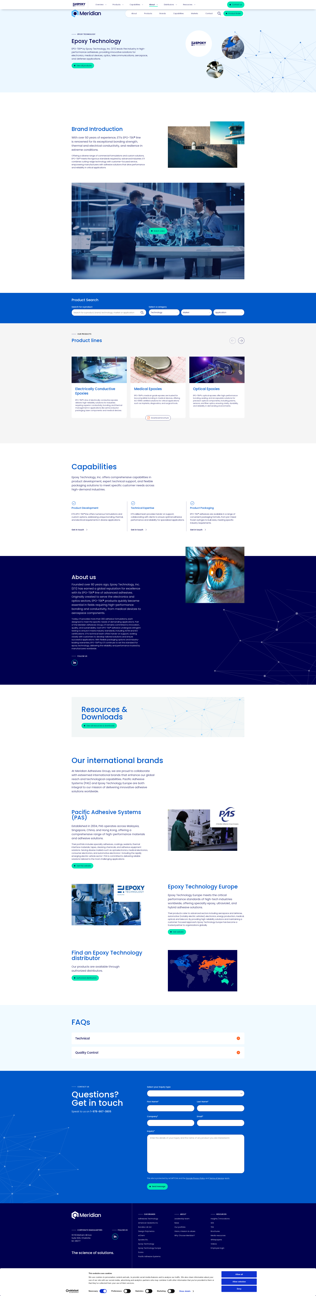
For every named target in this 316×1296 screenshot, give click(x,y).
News (176, 1223)
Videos (214, 1244)
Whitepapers (216, 1239)
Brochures (215, 1231)
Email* (200, 1116)
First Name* (153, 1101)
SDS (212, 1223)
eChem (141, 1235)
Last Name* (202, 1101)
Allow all (239, 1274)
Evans (140, 1252)
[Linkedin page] (75, 665)
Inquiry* (151, 1131)
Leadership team (181, 1218)
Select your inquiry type (158, 1087)
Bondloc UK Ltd (144, 1227)
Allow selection (239, 1282)
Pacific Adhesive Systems (149, 1256)
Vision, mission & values (184, 1231)
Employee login (217, 1248)
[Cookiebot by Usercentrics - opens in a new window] (72, 1291)
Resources (187, 4)
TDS (212, 1227)
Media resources (218, 1235)
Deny (239, 1289)
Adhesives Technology (148, 1218)
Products (116, 4)
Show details (184, 1291)
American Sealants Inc (148, 1223)
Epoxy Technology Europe (149, 1248)
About (152, 4)
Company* (152, 1116)
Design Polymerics (146, 1231)
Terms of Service (216, 1178)
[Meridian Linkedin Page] (115, 1239)
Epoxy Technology (146, 1244)
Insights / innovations (220, 1218)
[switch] (127, 1291)
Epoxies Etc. (143, 1239)
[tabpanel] (99, 387)
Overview (99, 4)
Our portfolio (180, 1227)
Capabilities (135, 4)
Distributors (169, 4)
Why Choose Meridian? (184, 1235)
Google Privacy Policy (195, 1178)
